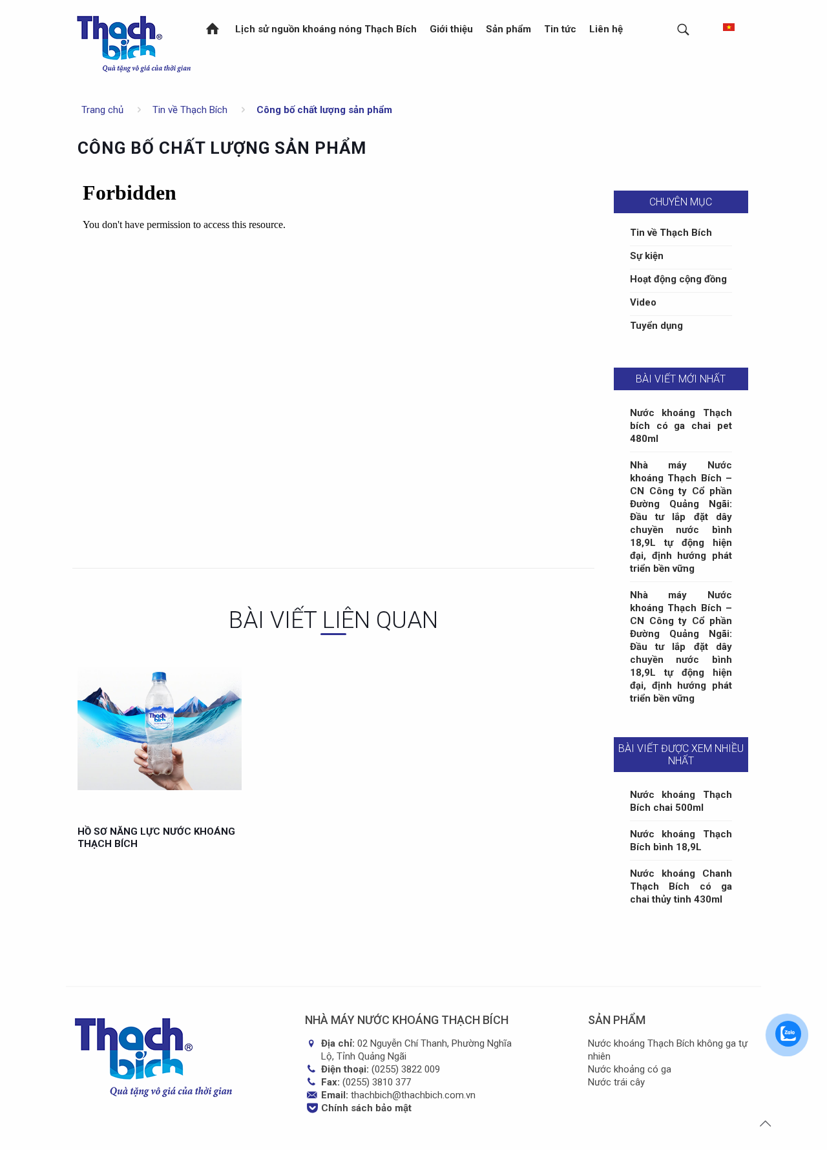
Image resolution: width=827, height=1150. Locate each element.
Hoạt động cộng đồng (678, 279)
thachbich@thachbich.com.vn (413, 1095)
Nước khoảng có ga (629, 1069)
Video (643, 302)
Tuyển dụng (656, 325)
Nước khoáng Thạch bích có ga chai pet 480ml (680, 425)
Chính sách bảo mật (366, 1108)
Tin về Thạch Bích (189, 110)
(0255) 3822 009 (406, 1069)
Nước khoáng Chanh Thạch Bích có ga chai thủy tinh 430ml (680, 886)
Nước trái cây (616, 1082)
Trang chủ (102, 110)
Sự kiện (647, 256)
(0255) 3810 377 (376, 1082)
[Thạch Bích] (134, 42)
